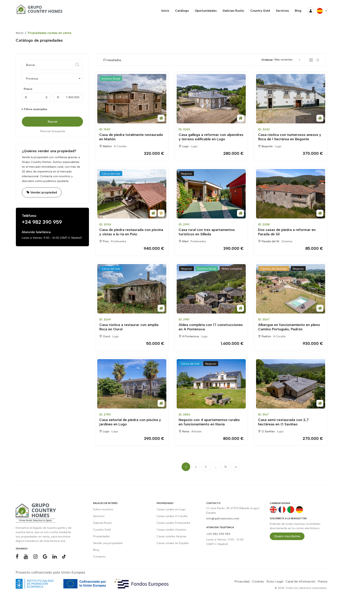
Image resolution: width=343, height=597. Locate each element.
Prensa (322, 581)
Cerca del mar (111, 173)
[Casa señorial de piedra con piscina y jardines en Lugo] (131, 384)
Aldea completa (232, 268)
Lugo (194, 146)
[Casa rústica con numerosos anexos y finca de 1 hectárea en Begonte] (290, 98)
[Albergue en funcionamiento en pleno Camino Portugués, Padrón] (290, 288)
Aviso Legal (274, 581)
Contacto (99, 556)
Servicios (99, 516)
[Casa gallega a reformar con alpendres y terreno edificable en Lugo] (211, 98)
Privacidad (242, 581)
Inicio (19, 33)
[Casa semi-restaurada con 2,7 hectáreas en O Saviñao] (290, 384)
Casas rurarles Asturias (171, 536)
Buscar (52, 121)
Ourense (286, 241)
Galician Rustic (102, 523)
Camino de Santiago (273, 268)
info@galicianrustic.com (222, 518)
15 (225, 467)
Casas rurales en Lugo (171, 509)
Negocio (186, 173)
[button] (52, 78)
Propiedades (101, 536)
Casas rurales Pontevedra (173, 523)
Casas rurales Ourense (171, 529)
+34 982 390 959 (42, 222)
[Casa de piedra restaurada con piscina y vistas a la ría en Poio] (131, 193)
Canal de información (300, 581)
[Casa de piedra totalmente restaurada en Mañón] (131, 98)
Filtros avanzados (35, 109)
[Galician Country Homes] (38, 11)
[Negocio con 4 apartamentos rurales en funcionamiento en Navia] (211, 384)
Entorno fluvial (111, 78)
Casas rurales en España (173, 543)
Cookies (258, 581)
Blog (96, 550)
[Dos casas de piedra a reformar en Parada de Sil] (290, 193)
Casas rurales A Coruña (172, 516)
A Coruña (120, 146)
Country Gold (102, 529)
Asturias (196, 431)
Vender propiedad (43, 192)
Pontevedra (118, 241)
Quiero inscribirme (287, 536)
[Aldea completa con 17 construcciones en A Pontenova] (211, 288)
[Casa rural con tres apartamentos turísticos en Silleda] (211, 193)
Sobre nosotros (103, 509)
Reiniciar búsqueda (52, 131)
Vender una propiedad (107, 543)
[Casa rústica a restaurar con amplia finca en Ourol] (131, 288)
